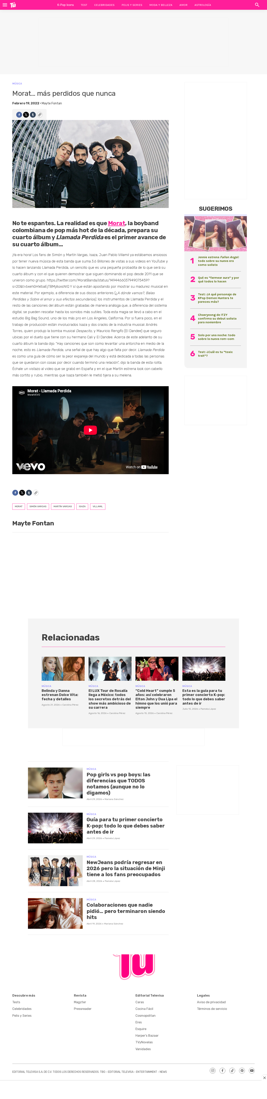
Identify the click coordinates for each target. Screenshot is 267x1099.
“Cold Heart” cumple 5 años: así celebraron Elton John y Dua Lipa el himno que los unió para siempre (156, 699)
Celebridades (104, 5)
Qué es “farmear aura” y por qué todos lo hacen (218, 279)
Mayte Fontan (52, 103)
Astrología (202, 5)
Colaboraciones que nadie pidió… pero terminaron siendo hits (126, 911)
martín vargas (63, 506)
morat (18, 506)
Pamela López (208, 709)
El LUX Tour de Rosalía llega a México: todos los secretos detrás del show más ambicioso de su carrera (110, 699)
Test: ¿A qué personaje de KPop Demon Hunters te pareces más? (217, 298)
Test (84, 5)
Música (17, 83)
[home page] (13, 5)
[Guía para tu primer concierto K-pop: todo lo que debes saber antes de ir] (55, 828)
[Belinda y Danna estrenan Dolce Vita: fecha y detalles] (63, 669)
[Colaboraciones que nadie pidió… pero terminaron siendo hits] (55, 913)
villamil (98, 506)
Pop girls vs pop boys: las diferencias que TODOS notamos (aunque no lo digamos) (118, 784)
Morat (116, 223)
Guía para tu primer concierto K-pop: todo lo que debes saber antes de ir (126, 826)
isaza (82, 506)
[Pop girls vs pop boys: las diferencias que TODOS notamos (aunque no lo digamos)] (55, 783)
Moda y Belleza (160, 5)
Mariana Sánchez (114, 799)
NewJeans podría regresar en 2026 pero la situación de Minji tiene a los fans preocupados (126, 868)
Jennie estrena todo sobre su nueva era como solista (218, 260)
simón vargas (38, 506)
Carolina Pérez (70, 704)
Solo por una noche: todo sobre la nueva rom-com (216, 337)
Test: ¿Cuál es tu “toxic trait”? (215, 353)
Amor (183, 5)
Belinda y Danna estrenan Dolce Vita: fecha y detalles (60, 695)
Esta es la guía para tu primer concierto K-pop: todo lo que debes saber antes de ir (203, 697)
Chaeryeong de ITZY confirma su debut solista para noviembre (217, 318)
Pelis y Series (132, 5)
